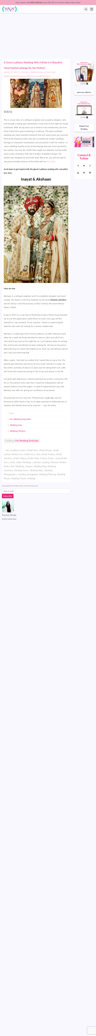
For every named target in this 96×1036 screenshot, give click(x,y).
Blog (32, 72)
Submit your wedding (84, 127)
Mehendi (54, 462)
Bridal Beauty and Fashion (43, 72)
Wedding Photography (18, 76)
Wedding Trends (45, 76)
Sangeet (29, 466)
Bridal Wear (33, 458)
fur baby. (51, 161)
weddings (31, 478)
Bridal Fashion (48, 454)
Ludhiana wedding (40, 462)
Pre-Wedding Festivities (20, 419)
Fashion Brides (47, 458)
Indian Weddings (23, 462)
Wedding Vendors (18, 431)
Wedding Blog (40, 466)
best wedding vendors (16, 450)
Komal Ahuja (23, 72)
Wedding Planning (33, 76)
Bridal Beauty (46, 450)
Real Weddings (17, 466)
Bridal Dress (18, 454)
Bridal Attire (32, 450)
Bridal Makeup (20, 458)
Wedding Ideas (36, 470)
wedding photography (28, 474)
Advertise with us (84, 92)
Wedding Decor (21, 470)
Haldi (12, 462)
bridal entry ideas (32, 454)
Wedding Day (16, 425)
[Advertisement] (48, 31)
